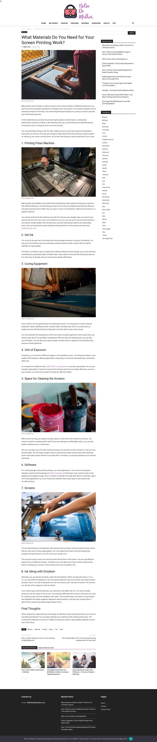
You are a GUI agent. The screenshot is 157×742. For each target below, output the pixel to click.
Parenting (96, 23)
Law (103, 181)
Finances (105, 155)
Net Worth (53, 23)
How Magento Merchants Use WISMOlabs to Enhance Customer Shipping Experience (58, 672)
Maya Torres (27, 47)
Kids (103, 178)
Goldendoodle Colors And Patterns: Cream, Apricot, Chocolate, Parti (116, 78)
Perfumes (75, 23)
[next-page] (26, 678)
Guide (104, 165)
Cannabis (105, 130)
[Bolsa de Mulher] (78, 11)
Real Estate (106, 210)
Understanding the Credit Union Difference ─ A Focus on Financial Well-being (83, 672)
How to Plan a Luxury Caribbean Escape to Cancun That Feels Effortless (116, 53)
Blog (103, 123)
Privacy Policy (105, 709)
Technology (106, 229)
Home (43, 23)
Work (61, 629)
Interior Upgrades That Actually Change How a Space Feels (118, 65)
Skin (103, 216)
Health (106, 23)
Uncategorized (107, 238)
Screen (51, 629)
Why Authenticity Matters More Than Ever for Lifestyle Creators (117, 46)
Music (104, 194)
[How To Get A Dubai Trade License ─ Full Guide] (33, 660)
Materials (37, 629)
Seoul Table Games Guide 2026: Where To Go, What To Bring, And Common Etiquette (117, 96)
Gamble (105, 159)
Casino (104, 136)
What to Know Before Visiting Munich (115, 59)
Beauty (104, 117)
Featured (105, 152)
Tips (114, 23)
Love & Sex (106, 187)
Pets (103, 206)
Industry (105, 174)
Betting (104, 120)
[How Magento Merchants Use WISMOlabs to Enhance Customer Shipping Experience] (58, 660)
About (103, 703)
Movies (104, 190)
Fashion (64, 23)
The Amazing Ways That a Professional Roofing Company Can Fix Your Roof (79, 639)
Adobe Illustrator (56, 473)
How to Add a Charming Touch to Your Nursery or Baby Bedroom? (38, 639)
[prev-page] (22, 678)
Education (105, 146)
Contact (103, 706)
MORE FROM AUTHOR (46, 648)
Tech (104, 226)
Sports (104, 219)
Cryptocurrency (107, 139)
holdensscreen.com (28, 228)
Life (103, 184)
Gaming (105, 162)
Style (104, 222)
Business (85, 23)
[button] (133, 23)
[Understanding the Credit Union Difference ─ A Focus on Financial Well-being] (84, 660)
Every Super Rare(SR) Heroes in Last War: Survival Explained (116, 102)
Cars (103, 133)
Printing (44, 629)
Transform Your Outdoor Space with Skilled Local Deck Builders (117, 84)
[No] (154, 739)
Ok (131, 739)
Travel (104, 235)
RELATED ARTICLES (29, 648)
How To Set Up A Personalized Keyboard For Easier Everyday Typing (117, 71)
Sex (103, 213)
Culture (105, 143)
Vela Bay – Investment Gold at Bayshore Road (118, 90)
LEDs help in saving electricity (58, 366)
